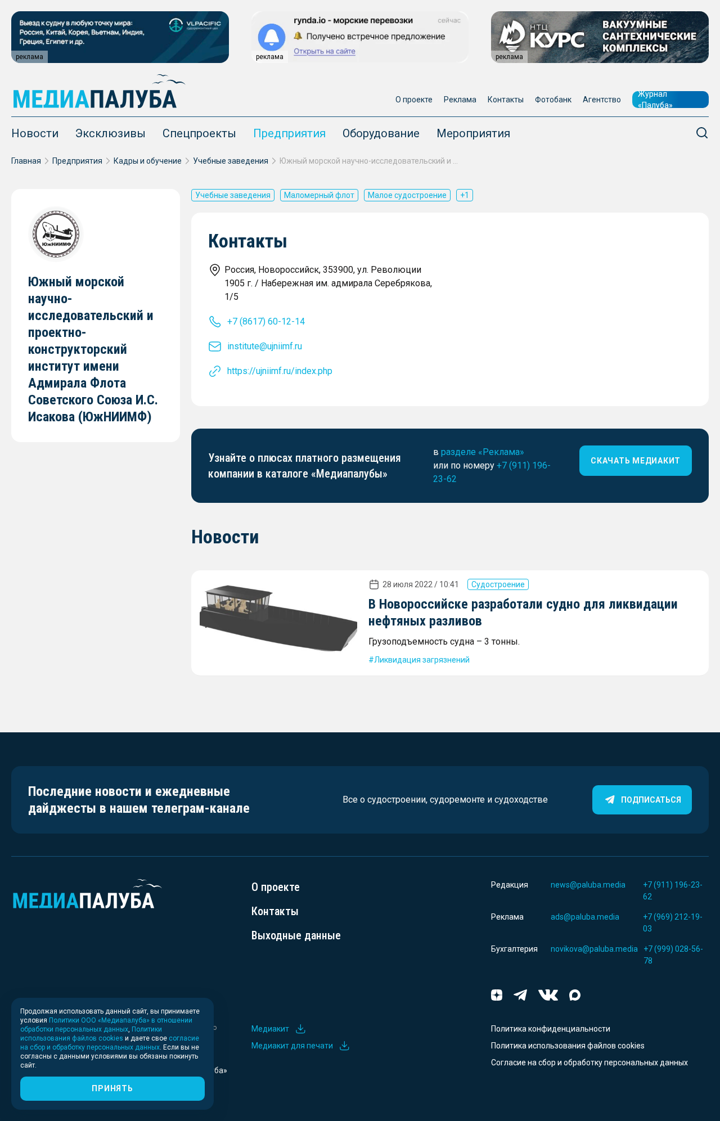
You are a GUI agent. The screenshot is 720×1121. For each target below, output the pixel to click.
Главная (26, 160)
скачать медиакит (636, 460)
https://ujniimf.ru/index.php (279, 371)
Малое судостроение (407, 195)
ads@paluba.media (585, 916)
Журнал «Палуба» (655, 99)
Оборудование (381, 133)
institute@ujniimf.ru (264, 346)
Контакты (506, 99)
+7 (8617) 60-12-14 (266, 321)
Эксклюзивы (110, 133)
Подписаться (651, 799)
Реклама (460, 99)
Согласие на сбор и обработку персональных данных (589, 1062)
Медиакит (270, 1028)
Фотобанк (553, 99)
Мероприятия (473, 133)
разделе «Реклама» (482, 452)
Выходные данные (296, 935)
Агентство (602, 99)
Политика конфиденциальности (550, 1028)
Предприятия (289, 133)
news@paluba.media (588, 884)
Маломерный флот (319, 195)
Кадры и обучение (148, 160)
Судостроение (498, 584)
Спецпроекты (199, 133)
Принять (112, 1088)
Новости (34, 133)
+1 (464, 195)
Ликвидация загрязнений (422, 659)
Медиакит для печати (292, 1045)
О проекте (414, 99)
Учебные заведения (230, 160)
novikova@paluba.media (594, 948)
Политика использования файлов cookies (568, 1045)
